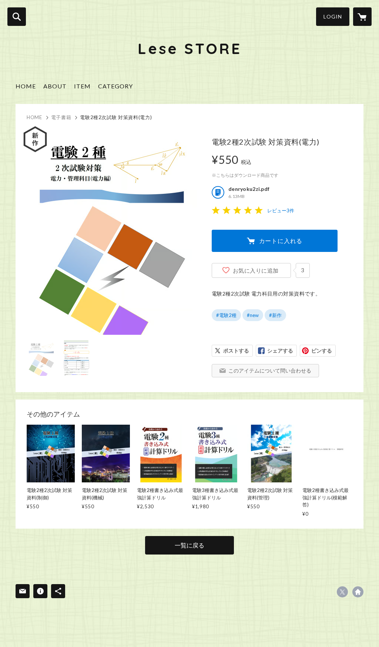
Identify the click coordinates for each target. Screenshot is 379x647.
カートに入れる (281, 240)
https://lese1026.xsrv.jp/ (357, 591)
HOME (26, 86)
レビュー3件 (280, 210)
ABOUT (55, 86)
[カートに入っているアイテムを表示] (362, 16)
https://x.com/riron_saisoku (342, 591)
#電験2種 (226, 315)
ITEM (82, 86)
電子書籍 (61, 117)
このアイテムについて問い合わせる (269, 370)
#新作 (275, 315)
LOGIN (332, 16)
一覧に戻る (189, 545)
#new (253, 315)
